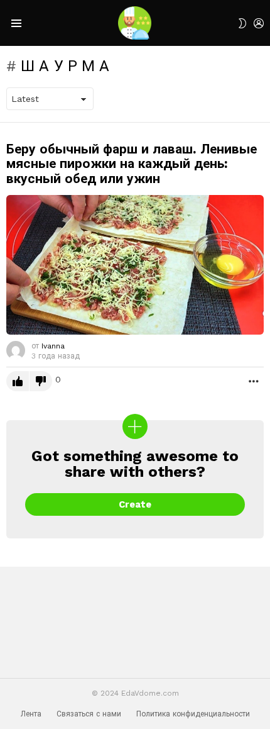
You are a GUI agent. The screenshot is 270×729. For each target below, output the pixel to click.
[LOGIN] (259, 23)
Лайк (17, 381)
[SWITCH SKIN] (242, 23)
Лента (31, 714)
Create (135, 504)
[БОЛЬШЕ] (254, 380)
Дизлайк (41, 381)
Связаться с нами (89, 714)
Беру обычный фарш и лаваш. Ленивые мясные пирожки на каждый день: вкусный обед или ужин (131, 163)
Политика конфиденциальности (193, 714)
